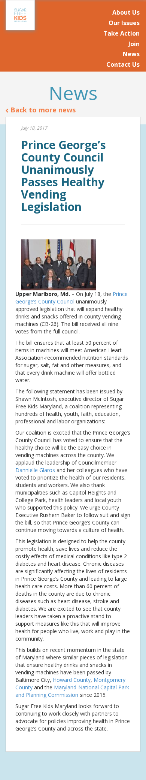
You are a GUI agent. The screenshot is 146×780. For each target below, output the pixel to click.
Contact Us (123, 64)
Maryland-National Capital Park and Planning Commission (72, 691)
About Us (126, 12)
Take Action (121, 33)
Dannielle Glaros (35, 470)
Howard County (72, 679)
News (131, 54)
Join (134, 44)
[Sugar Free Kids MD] (20, 15)
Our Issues (124, 23)
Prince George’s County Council (71, 297)
